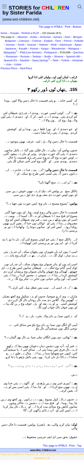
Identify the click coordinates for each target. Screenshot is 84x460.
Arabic (33, 37)
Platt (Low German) (30, 52)
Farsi (58, 40)
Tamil (55, 60)
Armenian (45, 37)
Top (79, 445)
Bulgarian (10, 40)
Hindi (54, 44)
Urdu (8, 64)
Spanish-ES (10, 60)
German (10, 44)
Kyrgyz (45, 48)
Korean (34, 48)
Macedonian (58, 48)
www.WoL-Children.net (43, 450)
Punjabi (14, 33)
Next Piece (26, 68)
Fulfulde (78, 40)
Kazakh (23, 48)
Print (67, 26)
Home (4, 33)
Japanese (10, 48)
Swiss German (40, 60)
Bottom (77, 26)
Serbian (36, 56)
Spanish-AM (73, 56)
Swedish (24, 60)
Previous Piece (9, 68)
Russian (25, 56)
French (68, 40)
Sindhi (47, 56)
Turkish (65, 60)
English (48, 40)
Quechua (78, 52)
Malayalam (10, 52)
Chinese (36, 40)
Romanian (12, 56)
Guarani (31, 44)
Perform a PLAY (30, 33)
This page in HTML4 (50, 26)
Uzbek (17, 64)
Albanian (23, 37)
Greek (21, 44)
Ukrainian (77, 60)
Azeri (67, 37)
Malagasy (73, 48)
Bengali (77, 37)
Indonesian (66, 44)
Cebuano (24, 40)
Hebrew (43, 44)
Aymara (57, 37)
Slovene (58, 56)
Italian (78, 44)
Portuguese (50, 52)
